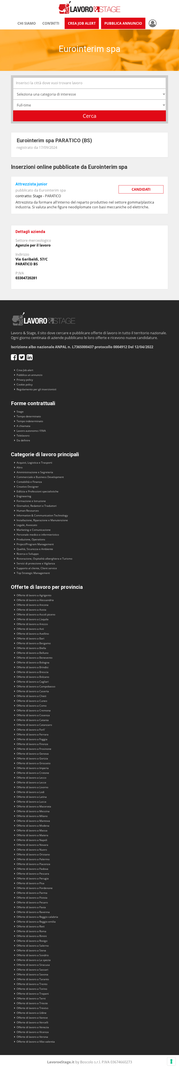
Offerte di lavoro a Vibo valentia (36, 1041)
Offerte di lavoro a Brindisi (32, 667)
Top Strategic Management (33, 573)
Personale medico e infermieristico (38, 534)
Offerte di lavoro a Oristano (33, 854)
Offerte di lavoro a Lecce (31, 782)
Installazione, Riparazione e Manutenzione (42, 520)
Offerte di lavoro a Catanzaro (34, 725)
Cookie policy (25, 384)
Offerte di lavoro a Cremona (34, 710)
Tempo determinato (29, 416)
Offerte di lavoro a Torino (32, 989)
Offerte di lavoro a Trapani (33, 993)
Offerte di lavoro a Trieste (32, 1003)
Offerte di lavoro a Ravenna (33, 912)
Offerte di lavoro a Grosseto (33, 763)
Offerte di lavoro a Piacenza (33, 864)
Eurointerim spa (52, 190)
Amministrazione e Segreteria (35, 472)
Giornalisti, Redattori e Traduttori (37, 506)
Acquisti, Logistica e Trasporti (34, 462)
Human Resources (28, 510)
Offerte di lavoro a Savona (32, 974)
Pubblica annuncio (123, 23)
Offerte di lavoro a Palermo (33, 859)
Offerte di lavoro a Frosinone (34, 749)
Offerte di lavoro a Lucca (31, 801)
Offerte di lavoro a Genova (33, 753)
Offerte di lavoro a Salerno (33, 945)
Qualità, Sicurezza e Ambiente (35, 549)
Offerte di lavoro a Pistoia (32, 897)
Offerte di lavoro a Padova (32, 869)
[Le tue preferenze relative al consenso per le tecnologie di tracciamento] (171, 1061)
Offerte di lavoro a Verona (32, 1037)
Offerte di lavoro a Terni (31, 998)
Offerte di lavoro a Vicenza (33, 1032)
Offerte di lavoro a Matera (32, 835)
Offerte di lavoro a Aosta (31, 610)
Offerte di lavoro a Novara (32, 845)
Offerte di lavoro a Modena (33, 825)
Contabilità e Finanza (29, 482)
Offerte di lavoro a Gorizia (32, 758)
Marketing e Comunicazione (34, 530)
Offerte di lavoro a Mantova (33, 821)
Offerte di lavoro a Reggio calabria (37, 917)
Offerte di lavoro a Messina (33, 811)
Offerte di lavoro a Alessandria (35, 600)
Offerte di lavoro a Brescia (32, 672)
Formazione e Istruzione (31, 501)
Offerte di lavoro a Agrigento (34, 595)
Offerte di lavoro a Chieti (31, 696)
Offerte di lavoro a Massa (32, 830)
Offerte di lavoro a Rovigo (32, 941)
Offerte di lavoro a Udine (31, 1013)
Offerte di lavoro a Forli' (31, 730)
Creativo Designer (28, 486)
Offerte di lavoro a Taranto (33, 979)
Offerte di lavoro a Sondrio (33, 955)
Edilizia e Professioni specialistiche (38, 491)
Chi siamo (26, 23)
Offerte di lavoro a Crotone (33, 773)
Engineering (24, 496)
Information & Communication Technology (42, 515)
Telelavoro (23, 435)
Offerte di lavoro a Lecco (31, 777)
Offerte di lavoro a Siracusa (33, 965)
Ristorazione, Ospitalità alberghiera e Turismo (44, 558)
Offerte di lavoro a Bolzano (33, 677)
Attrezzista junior (31, 184)
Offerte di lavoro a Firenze (32, 744)
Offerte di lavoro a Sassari (32, 969)
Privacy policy (25, 380)
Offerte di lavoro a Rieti (31, 926)
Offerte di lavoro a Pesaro (32, 902)
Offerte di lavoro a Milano (32, 816)
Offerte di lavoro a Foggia (32, 739)
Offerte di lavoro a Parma (32, 893)
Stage (20, 411)
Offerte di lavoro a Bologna (33, 662)
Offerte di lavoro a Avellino (33, 634)
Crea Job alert (25, 370)
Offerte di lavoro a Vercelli (32, 1022)
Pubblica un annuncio (29, 375)
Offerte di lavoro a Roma (31, 931)
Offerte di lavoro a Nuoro (32, 849)
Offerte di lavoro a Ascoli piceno (36, 614)
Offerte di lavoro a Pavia (31, 907)
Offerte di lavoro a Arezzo (32, 624)
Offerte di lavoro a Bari (30, 638)
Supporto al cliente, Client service (37, 568)
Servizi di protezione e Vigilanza (36, 563)
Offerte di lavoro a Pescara (33, 873)
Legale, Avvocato (27, 525)
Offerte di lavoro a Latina (32, 797)
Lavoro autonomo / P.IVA (31, 431)
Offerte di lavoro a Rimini (32, 936)
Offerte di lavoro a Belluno (32, 653)
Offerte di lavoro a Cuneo (32, 701)
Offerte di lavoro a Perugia (33, 878)
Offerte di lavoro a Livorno (32, 787)
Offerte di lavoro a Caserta (33, 691)
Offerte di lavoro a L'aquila (32, 619)
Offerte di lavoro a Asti (30, 629)
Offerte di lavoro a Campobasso (36, 686)
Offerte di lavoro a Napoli (32, 840)
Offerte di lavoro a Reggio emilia (36, 921)
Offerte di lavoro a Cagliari (33, 682)
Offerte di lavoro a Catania (33, 720)
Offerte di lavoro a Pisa (30, 883)
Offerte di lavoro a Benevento (34, 658)
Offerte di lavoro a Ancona (32, 605)
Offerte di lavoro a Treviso (32, 1008)
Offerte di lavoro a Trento (32, 984)
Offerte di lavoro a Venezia (33, 1027)
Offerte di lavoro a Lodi (30, 792)
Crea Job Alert (82, 23)
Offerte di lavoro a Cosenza (33, 715)
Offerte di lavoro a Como (31, 706)
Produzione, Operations (31, 539)
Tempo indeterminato (30, 421)
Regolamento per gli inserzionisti (36, 389)
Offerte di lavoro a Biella (31, 648)
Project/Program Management (35, 544)
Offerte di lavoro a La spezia (34, 960)
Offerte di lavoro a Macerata (34, 806)
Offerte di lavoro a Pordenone (35, 888)
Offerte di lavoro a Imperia (33, 768)
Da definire (23, 440)
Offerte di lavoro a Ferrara (32, 734)
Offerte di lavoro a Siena (31, 950)
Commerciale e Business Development (40, 477)
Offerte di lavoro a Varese (32, 1017)
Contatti (50, 23)
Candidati (141, 189)
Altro (19, 467)
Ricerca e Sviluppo (28, 554)
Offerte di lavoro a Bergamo (34, 643)
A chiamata (23, 426)
